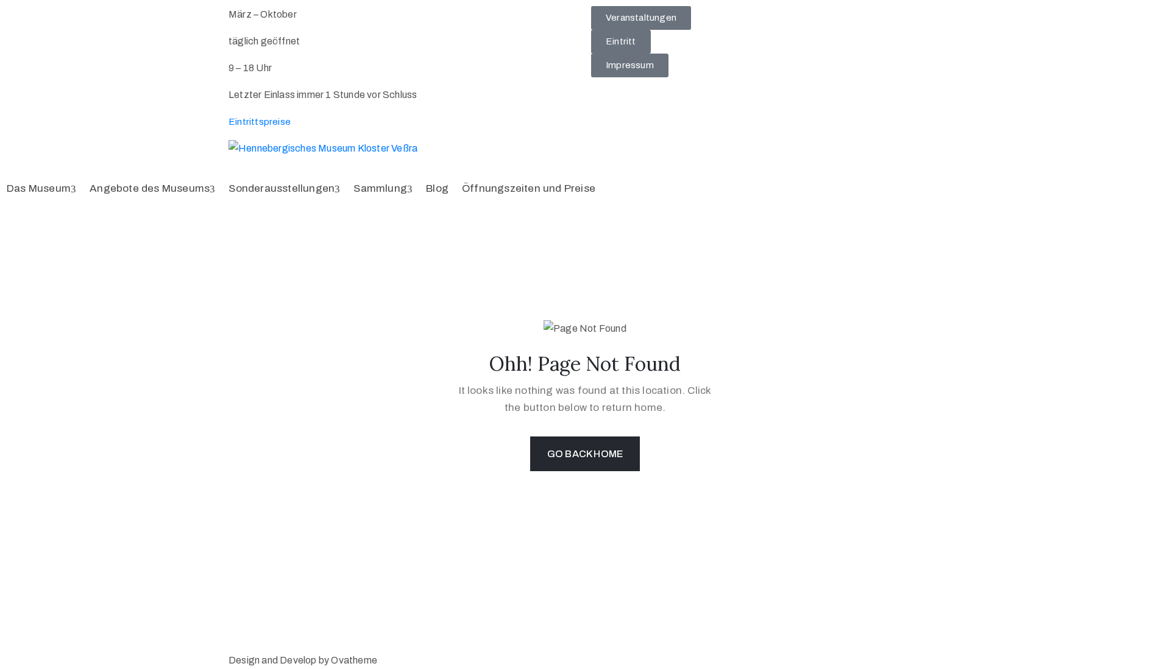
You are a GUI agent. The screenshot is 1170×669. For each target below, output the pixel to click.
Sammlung (380, 188)
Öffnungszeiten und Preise (528, 188)
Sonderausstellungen (282, 188)
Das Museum (39, 188)
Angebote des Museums (150, 188)
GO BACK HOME (585, 454)
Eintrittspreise (260, 122)
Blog (437, 188)
